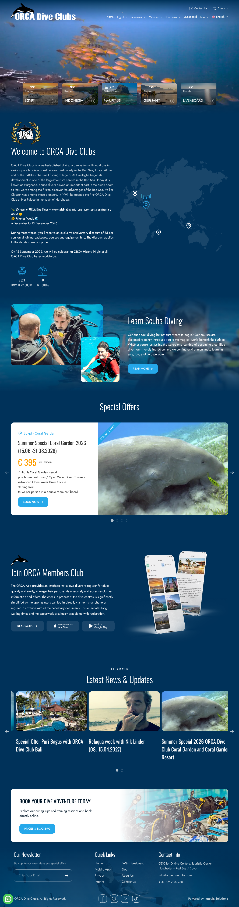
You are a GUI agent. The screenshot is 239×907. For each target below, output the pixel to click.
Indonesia (136, 17)
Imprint (99, 881)
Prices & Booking (37, 829)
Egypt (120, 17)
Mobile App (103, 869)
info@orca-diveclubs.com (175, 875)
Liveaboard (190, 17)
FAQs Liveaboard (133, 863)
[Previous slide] (7, 472)
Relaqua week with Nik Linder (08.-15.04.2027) (112, 745)
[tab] (112, 520)
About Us (127, 875)
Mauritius (154, 17)
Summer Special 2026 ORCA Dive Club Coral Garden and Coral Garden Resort (191, 749)
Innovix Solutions (216, 898)
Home (110, 17)
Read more (141, 369)
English (220, 17)
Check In (223, 8)
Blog (125, 869)
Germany (171, 17)
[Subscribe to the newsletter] (65, 875)
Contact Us (200, 8)
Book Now (31, 502)
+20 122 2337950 (171, 882)
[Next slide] (232, 472)
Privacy (99, 875)
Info (202, 17)
